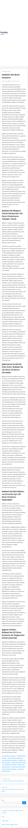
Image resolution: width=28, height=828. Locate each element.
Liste (3, 817)
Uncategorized (6, 71)
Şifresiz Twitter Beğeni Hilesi (10, 824)
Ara (3, 800)
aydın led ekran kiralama (18, 767)
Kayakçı (4, 32)
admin (9, 81)
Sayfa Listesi (5, 820)
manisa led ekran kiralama (15, 758)
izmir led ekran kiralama (9, 756)
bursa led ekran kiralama (10, 764)
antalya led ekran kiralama (9, 769)
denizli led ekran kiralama (18, 762)
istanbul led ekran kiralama (9, 760)
